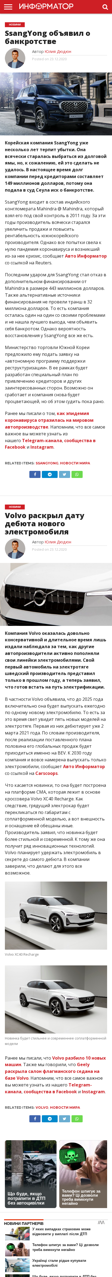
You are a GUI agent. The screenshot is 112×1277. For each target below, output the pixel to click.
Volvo (42, 1107)
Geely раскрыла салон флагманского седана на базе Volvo (52, 1071)
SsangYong (47, 463)
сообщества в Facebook (50, 1092)
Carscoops (46, 773)
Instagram (42, 447)
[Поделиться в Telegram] (50, 473)
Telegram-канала (42, 440)
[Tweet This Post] (64, 473)
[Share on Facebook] (35, 473)
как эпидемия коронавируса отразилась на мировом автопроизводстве (49, 420)
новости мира (75, 463)
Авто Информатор (86, 256)
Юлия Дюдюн (58, 51)
